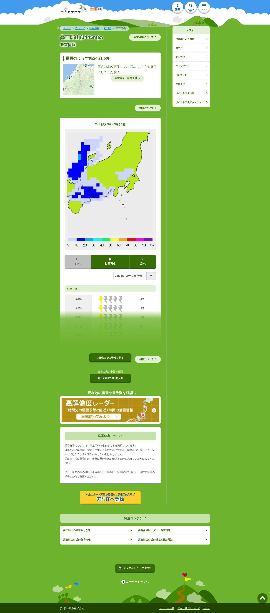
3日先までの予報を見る (110, 357)
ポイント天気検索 (185, 93)
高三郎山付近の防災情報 (77, 539)
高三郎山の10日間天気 (110, 378)
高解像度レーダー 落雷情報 (154, 530)
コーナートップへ (137, 581)
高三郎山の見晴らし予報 (77, 530)
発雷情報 (94, 28)
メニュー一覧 (166, 608)
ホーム (67, 28)
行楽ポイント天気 (185, 38)
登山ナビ (80, 28)
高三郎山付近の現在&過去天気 (155, 539)
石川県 (107, 28)
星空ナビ (180, 84)
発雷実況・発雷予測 (126, 78)
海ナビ (179, 47)
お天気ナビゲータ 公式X (137, 568)
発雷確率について (144, 37)
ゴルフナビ (181, 75)
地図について (146, 108)
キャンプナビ (183, 66)
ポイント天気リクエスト (188, 102)
